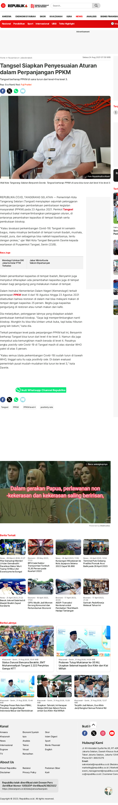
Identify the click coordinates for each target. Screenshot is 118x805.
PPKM (17, 294)
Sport (30, 23)
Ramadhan (28, 753)
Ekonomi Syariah (26, 16)
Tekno (26, 745)
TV (1, 753)
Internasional (42, 23)
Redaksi (27, 768)
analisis (91, 16)
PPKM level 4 (29, 407)
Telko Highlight (66, 23)
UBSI (54, 23)
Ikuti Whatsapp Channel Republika (43, 390)
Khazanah (5, 736)
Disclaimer (5, 772)
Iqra (24, 736)
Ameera (4, 732)
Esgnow (4, 749)
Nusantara (13, 57)
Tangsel (67, 209)
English (48, 749)
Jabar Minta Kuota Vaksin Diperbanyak (40, 261)
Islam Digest (51, 736)
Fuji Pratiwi (26, 84)
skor (42, 16)
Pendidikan (19, 23)
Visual (26, 749)
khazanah (56, 16)
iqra (69, 16)
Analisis (26, 740)
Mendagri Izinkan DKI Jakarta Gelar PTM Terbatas (13, 263)
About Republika (8, 768)
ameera (6, 16)
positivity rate (47, 407)
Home (3, 57)
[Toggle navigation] (3, 5)
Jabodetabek (26, 57)
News (3, 740)
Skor (47, 732)
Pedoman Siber (52, 768)
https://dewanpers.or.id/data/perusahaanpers (24, 788)
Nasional (6, 23)
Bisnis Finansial (52, 745)
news (79, 16)
